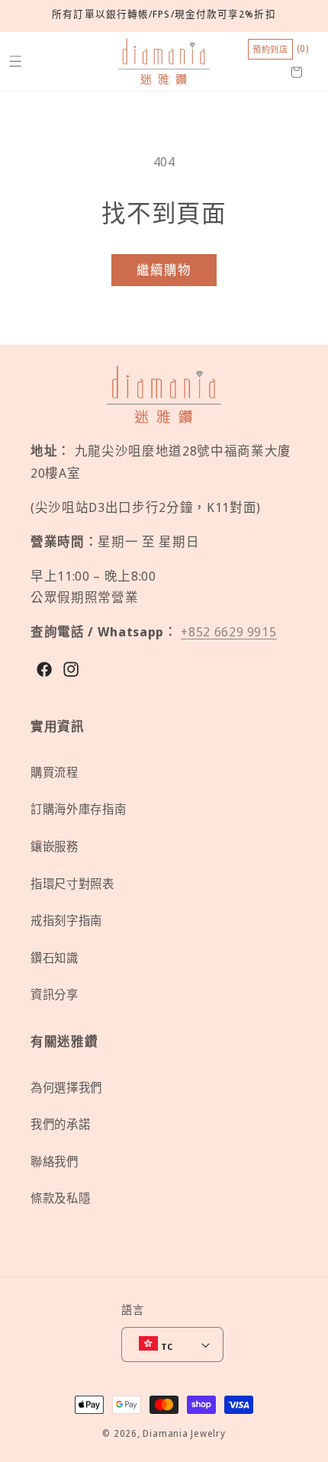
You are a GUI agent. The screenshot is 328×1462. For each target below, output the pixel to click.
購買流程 (55, 773)
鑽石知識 (55, 958)
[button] (14, 61)
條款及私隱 (60, 1198)
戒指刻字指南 (66, 921)
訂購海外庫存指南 (78, 809)
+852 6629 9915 (228, 631)
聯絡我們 (55, 1162)
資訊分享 (55, 995)
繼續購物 (164, 270)
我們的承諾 (60, 1124)
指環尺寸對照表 (72, 884)
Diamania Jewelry (184, 1433)
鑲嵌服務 (55, 847)
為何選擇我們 (66, 1088)
